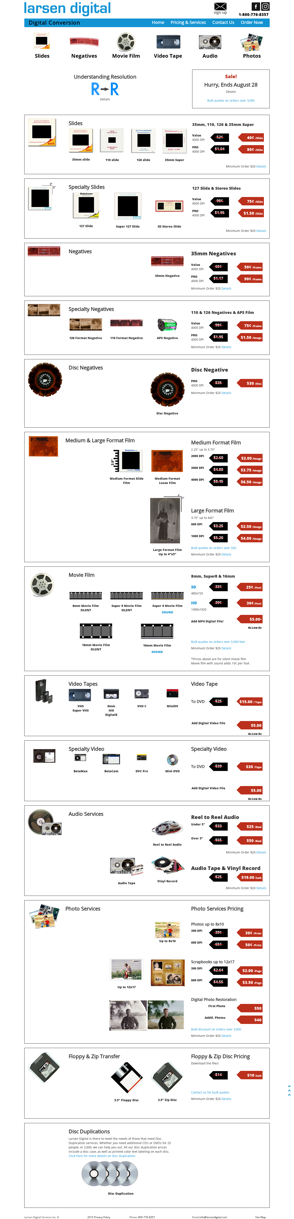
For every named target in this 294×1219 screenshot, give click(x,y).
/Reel (254, 827)
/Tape (254, 767)
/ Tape (251, 702)
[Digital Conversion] (143, 141)
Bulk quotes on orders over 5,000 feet (218, 642)
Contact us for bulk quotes (210, 1092)
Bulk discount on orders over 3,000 (216, 1029)
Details (231, 92)
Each (251, 878)
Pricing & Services (188, 22)
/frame (253, 267)
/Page (252, 971)
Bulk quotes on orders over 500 (213, 548)
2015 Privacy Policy (98, 1217)
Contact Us (223, 22)
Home (158, 22)
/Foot (254, 587)
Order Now (252, 22)
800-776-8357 (146, 1217)
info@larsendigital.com (213, 1217)
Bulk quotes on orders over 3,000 (231, 100)
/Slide (255, 138)
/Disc (254, 384)
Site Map (260, 1217)
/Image (251, 338)
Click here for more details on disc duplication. (102, 1156)
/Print (253, 933)
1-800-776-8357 (254, 14)
